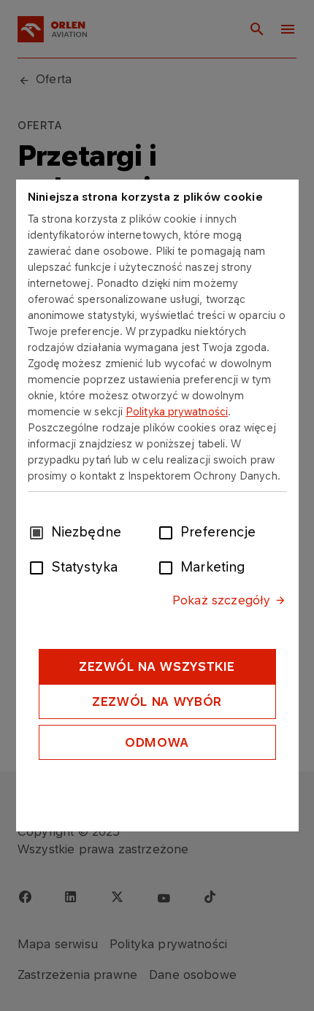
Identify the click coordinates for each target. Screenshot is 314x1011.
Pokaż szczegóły (221, 600)
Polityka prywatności (177, 411)
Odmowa (157, 742)
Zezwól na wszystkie (157, 666)
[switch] (168, 531)
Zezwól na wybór (157, 701)
